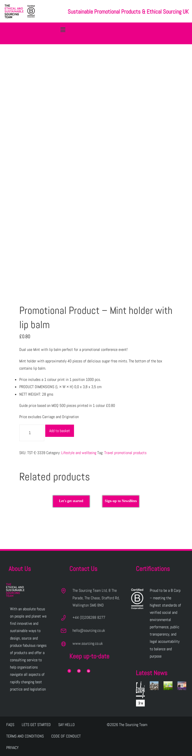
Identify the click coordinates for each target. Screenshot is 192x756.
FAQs (10, 724)
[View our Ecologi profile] (140, 694)
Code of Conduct (66, 736)
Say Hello (66, 724)
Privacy (12, 747)
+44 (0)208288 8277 (88, 617)
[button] (62, 29)
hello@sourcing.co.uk (88, 630)
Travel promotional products (125, 452)
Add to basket (59, 430)
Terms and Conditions (25, 736)
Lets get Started (36, 724)
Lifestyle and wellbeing (78, 452)
